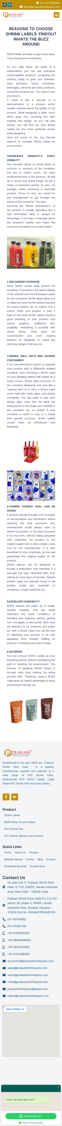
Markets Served (13, 859)
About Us (20, 852)
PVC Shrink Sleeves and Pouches (23, 835)
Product (33, 852)
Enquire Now (37, 866)
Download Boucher (15, 866)
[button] (56, 15)
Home (7, 852)
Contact (51, 859)
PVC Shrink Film (13, 829)
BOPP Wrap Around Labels (19, 822)
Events (30, 859)
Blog (40, 859)
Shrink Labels (12, 815)
